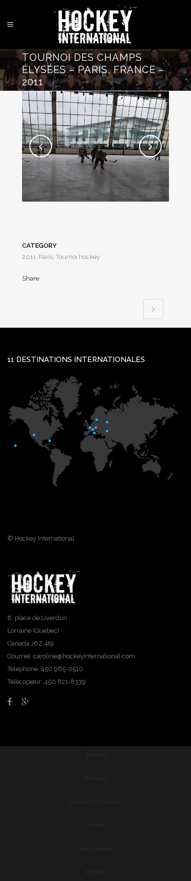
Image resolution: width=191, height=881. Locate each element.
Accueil (96, 754)
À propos (95, 778)
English (95, 872)
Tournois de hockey (95, 801)
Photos (95, 825)
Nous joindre (96, 848)
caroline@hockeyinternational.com (84, 656)
